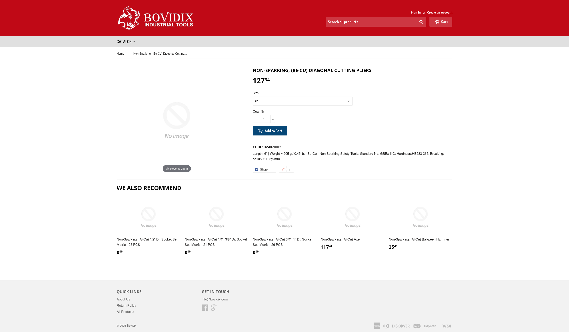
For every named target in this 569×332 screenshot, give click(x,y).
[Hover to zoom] (176, 120)
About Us (123, 299)
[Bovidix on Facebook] (205, 308)
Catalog (124, 41)
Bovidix (131, 325)
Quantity (258, 111)
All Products (125, 311)
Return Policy (126, 305)
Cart (444, 21)
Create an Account (439, 12)
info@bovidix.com (215, 299)
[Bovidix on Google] (214, 308)
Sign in (416, 12)
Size (256, 93)
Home (120, 53)
